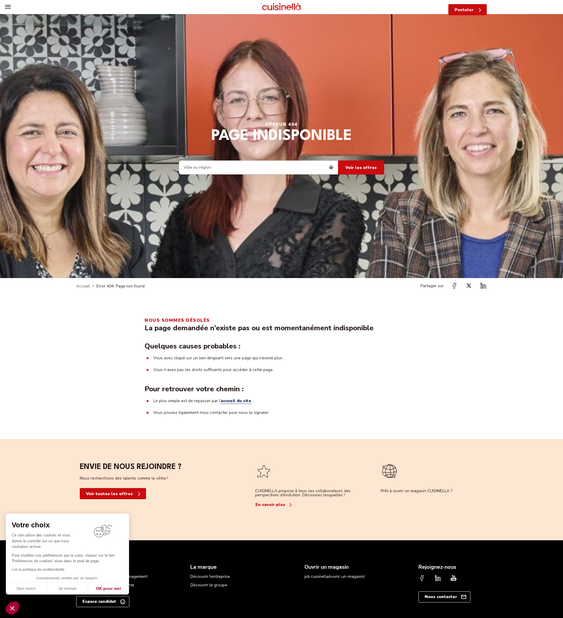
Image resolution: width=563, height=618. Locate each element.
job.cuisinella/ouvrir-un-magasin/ (334, 576)
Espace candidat (99, 601)
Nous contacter (441, 597)
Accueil (83, 286)
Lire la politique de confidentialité (38, 570)
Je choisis (67, 588)
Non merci (26, 588)
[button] (12, 608)
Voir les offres (361, 167)
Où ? (183, 157)
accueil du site (236, 401)
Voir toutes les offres (109, 494)
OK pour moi (108, 588)
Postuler (464, 10)
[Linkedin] (437, 578)
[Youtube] (453, 578)
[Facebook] (421, 578)
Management (135, 576)
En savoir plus (270, 504)
